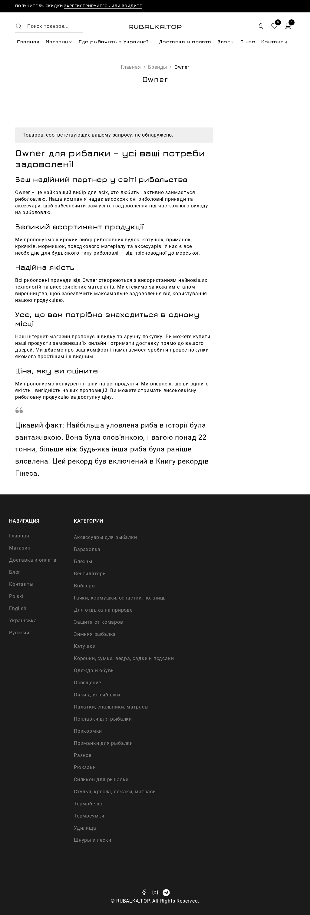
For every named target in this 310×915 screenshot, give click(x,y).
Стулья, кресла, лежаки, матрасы (115, 791)
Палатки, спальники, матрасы (111, 707)
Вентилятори (90, 573)
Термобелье (89, 804)
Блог (15, 572)
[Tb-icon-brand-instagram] (155, 892)
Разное (82, 755)
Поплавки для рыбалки (103, 719)
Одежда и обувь (94, 670)
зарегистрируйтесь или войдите (103, 6)
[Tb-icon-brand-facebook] (143, 892)
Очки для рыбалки (97, 695)
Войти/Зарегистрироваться (261, 26)
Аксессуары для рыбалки (105, 537)
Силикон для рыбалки (101, 779)
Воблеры (85, 586)
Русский (19, 633)
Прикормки (88, 731)
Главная (131, 67)
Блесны (83, 561)
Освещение (87, 682)
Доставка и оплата (33, 560)
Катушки (85, 646)
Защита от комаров (98, 622)
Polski (16, 596)
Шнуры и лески (92, 840)
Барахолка (87, 549)
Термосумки (89, 816)
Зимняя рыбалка (95, 634)
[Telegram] (166, 892)
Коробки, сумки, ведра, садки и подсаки (124, 658)
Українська (23, 620)
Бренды (157, 67)
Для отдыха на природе (103, 610)
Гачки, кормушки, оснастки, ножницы (120, 598)
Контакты (21, 584)
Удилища (85, 828)
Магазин (20, 548)
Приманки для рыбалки (103, 743)
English (18, 608)
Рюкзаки (85, 767)
